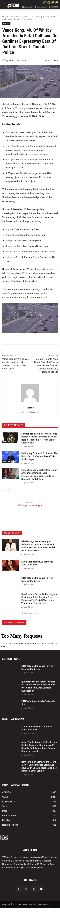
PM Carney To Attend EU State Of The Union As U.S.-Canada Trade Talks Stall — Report (39, 456)
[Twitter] (34, 889)
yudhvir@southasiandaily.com (28, 867)
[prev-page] (4, 489)
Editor (11, 60)
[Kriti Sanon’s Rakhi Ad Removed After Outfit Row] (10, 565)
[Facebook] (19, 889)
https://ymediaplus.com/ (30, 412)
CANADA (13, 16)
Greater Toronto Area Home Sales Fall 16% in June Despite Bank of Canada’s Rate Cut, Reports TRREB (46, 365)
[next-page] (9, 489)
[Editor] (4, 60)
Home (5, 16)
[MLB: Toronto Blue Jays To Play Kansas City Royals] (10, 581)
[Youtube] (41, 889)
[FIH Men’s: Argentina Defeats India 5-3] (10, 705)
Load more (29, 613)
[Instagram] (26, 889)
